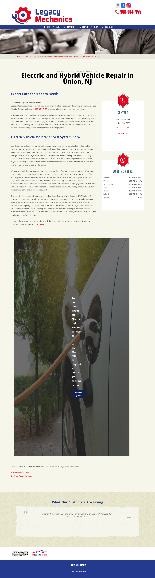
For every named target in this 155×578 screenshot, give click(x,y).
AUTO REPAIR (84, 27)
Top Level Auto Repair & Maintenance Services (52, 56)
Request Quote (78, 394)
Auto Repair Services (77, 571)
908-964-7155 (130, 12)
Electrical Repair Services (21, 476)
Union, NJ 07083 (91, 71)
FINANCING (70, 27)
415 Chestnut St (78, 71)
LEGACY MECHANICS (22, 56)
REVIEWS (96, 27)
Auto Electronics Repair (20, 472)
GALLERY (58, 27)
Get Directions (122, 127)
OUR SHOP (47, 27)
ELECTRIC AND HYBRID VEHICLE (88, 56)
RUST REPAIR (109, 27)
